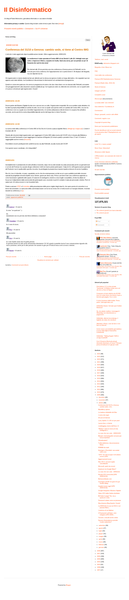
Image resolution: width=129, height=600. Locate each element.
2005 (99, 559)
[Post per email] (29, 195)
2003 (99, 564)
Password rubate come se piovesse (109, 500)
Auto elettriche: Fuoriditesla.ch (104, 106)
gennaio (101, 547)
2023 (99, 356)
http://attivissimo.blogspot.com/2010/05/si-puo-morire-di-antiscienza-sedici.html (108, 250)
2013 (99, 384)
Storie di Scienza (100, 87)
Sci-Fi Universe (41, 29)
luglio (100, 531)
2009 (99, 395)
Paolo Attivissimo (106, 263)
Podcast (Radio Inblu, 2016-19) (105, 83)
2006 (99, 556)
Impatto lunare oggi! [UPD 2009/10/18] (106, 487)
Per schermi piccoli (103, 213)
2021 (99, 362)
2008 (99, 551)
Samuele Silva (105, 254)
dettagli (61, 23)
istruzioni (27, 139)
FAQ (96, 71)
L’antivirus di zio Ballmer (106, 510)
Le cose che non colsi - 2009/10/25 (109, 433)
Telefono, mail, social (101, 59)
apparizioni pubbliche (17, 197)
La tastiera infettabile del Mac (107, 412)
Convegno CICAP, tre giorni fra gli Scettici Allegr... (109, 482)
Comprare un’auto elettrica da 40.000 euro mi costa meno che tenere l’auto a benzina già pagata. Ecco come (109, 295)
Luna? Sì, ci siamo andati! (103, 144)
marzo (101, 542)
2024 (99, 354)
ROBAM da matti (103, 447)
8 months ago (113, 242)
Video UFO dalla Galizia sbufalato (109, 493)
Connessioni (99, 110)
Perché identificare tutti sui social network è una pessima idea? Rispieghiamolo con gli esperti (108, 132)
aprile (101, 539)
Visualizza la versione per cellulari (48, 260)
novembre (102, 400)
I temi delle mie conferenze (103, 75)
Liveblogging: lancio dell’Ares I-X (108, 426)
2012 (99, 386)
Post (98, 221)
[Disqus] (47, 228)
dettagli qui (71, 128)
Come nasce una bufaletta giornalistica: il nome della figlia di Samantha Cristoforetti (109, 330)
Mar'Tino (103, 271)
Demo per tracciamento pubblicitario (106, 126)
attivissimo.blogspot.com (111, 63)
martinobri (103, 246)
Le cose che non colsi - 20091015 (109, 472)
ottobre (101, 403)
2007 (99, 553)
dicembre (102, 397)
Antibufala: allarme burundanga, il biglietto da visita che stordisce (107, 319)
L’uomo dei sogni (103, 415)
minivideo (26, 186)
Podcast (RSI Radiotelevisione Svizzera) (107, 79)
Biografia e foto (99, 67)
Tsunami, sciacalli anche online (108, 517)
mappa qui (78, 128)
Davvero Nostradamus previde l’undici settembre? (108, 521)
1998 (99, 567)
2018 (99, 370)
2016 (99, 375)
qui (23, 191)
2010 (99, 392)
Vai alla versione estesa (102, 234)
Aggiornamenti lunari (104, 459)
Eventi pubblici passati (102, 193)
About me (109, 67)
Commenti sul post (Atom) (20, 265)
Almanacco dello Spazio (102, 152)
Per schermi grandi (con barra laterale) (109, 210)
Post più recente (11, 256)
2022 (99, 359)
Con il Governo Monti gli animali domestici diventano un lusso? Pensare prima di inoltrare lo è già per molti (109, 342)
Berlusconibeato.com (105, 479)
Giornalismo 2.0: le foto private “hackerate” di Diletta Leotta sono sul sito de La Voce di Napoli (108, 288)
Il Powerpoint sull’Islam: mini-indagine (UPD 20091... (107, 514)
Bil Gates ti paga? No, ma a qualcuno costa (107, 496)
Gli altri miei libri (100, 169)
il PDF (19, 186)
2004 (99, 562)
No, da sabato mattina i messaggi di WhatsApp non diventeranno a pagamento (108, 312)
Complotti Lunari (100, 95)
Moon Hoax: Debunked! (102, 148)
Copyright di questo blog (102, 122)
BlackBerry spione (104, 409)
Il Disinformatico (27, 9)
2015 (99, 378)
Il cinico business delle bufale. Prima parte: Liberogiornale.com (108, 301)
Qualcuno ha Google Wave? (107, 469)
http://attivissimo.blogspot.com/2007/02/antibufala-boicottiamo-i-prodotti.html (109, 241)
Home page (48, 256)
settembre (102, 525)
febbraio (101, 544)
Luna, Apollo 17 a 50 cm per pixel (109, 420)
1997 (99, 570)
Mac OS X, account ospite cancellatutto (106, 462)
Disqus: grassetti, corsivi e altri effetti (106, 114)
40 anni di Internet (104, 418)
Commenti (100, 225)
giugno (101, 533)
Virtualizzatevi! (102, 440)
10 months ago (117, 250)
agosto (101, 528)
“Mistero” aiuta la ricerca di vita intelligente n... (108, 429)
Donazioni (29, 29)
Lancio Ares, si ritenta (105, 423)
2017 (99, 373)
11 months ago (113, 267)
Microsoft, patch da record (106, 466)
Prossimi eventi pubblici (13, 29)
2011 (98, 389)
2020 (99, 364)
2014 (99, 381)
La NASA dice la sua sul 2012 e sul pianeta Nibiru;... (109, 506)
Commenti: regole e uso (102, 118)
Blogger (68, 585)
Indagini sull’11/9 (100, 91)
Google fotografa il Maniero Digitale (109, 490)
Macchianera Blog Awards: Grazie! (109, 503)
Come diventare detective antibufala (106, 162)
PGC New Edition (106, 237)
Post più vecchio (84, 256)
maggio (101, 536)
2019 (99, 367)
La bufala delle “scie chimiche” (104, 102)
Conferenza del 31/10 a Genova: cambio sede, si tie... (108, 406)
